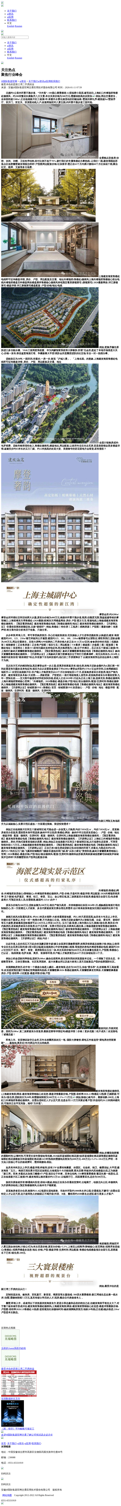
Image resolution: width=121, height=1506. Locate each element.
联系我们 (12, 20)
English (10, 26)
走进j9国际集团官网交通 (27, 1434)
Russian (18, 26)
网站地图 (7, 1495)
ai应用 (10, 17)
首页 (3, 1443)
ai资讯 (10, 14)
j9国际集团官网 (9, 81)
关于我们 (12, 11)
